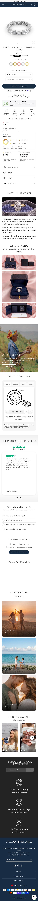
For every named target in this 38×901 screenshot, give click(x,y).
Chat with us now (19, 552)
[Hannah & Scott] (19, 693)
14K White (11, 64)
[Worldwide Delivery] (19, 782)
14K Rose (19, 64)
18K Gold (27, 64)
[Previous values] (7, 412)
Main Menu (18, 881)
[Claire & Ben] (19, 656)
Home (18, 9)
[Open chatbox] (34, 897)
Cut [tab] (23, 384)
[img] (19, 446)
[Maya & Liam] (19, 619)
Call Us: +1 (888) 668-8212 (20, 544)
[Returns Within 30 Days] (19, 802)
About (18, 871)
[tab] (13, 412)
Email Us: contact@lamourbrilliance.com (21, 547)
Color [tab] (15, 384)
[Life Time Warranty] (19, 822)
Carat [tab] (31, 384)
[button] (19, 70)
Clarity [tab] (7, 384)
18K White (23, 64)
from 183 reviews (19, 449)
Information (18, 876)
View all (19, 596)
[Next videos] (32, 738)
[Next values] (31, 412)
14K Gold (15, 64)
